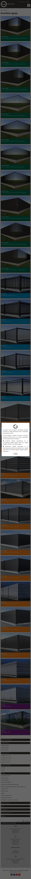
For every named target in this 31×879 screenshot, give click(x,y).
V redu (15, 453)
